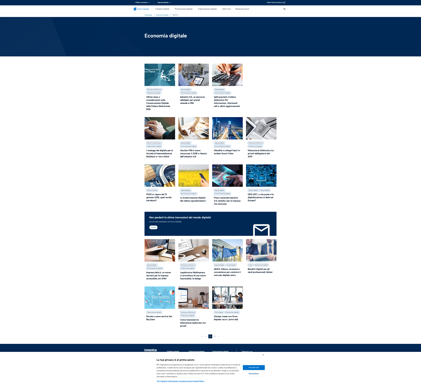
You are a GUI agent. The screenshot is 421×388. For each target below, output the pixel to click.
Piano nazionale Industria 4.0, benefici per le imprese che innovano (227, 200)
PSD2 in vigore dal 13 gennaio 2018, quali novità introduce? (158, 197)
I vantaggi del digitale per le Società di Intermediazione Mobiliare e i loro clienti (159, 153)
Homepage (148, 15)
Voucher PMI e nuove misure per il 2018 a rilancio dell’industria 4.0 (193, 153)
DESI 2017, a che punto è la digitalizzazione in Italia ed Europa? (261, 197)
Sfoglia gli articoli (242, 9)
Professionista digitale (153, 93)
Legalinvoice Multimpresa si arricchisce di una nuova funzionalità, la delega (193, 275)
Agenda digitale (185, 89)
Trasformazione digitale (154, 146)
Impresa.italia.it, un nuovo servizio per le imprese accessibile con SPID (158, 275)
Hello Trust (226, 9)
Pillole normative (152, 190)
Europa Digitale (264, 190)
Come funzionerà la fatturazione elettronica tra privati (193, 322)
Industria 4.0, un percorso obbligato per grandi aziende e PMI (192, 100)
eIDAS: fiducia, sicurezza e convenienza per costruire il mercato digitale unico (227, 272)
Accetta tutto (254, 367)
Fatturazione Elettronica (154, 89)
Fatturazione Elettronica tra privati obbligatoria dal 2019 (261, 153)
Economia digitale (162, 15)
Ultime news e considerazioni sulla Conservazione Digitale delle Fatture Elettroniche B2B (158, 103)
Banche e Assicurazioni (154, 143)
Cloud (250, 265)
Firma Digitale (219, 312)
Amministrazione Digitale (188, 93)
